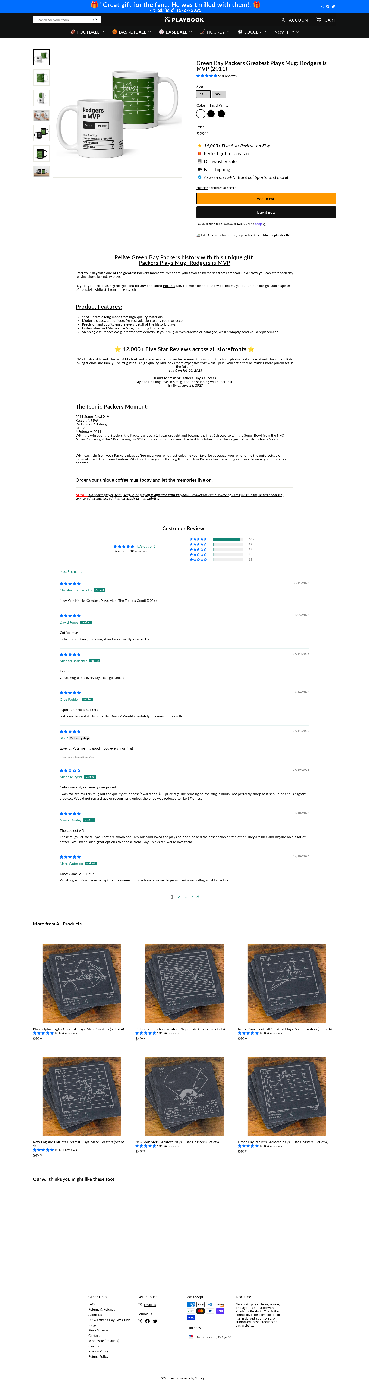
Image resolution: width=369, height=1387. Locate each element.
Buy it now (266, 212)
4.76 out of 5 (146, 546)
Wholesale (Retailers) (103, 1341)
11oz (203, 94)
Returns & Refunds (101, 1309)
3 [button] (186, 896)
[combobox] (67, 20)
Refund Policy (98, 1356)
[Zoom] (117, 113)
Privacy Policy (98, 1351)
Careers (93, 1346)
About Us (95, 1315)
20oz (219, 94)
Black (221, 114)
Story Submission (100, 1330)
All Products (69, 923)
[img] (70, 584)
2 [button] (179, 896)
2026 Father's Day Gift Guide (109, 1320)
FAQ (91, 1304)
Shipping (202, 188)
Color (212, 105)
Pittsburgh (101, 424)
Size (199, 87)
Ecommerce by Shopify (190, 1378)
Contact (94, 1335)
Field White (200, 114)
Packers (143, 273)
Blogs (92, 1325)
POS (163, 1378)
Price (200, 127)
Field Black (211, 114)
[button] (207, 76)
